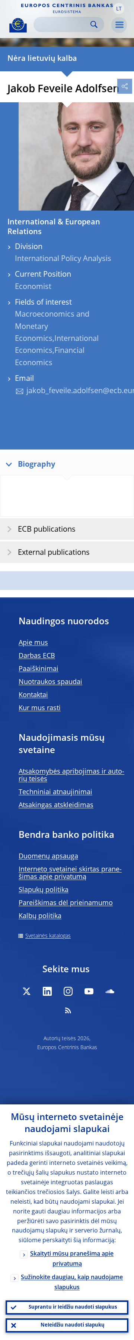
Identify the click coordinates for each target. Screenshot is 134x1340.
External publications (54, 553)
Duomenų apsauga (48, 856)
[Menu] (119, 25)
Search (94, 24)
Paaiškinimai (38, 669)
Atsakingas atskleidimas (56, 805)
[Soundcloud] (110, 991)
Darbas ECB (37, 656)
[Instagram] (68, 991)
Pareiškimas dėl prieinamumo (66, 903)
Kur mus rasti (40, 708)
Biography (36, 465)
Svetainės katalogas (48, 936)
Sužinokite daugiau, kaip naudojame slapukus (72, 1283)
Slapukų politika (43, 890)
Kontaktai (33, 695)
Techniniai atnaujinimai (55, 792)
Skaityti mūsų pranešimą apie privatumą (72, 1259)
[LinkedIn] (47, 991)
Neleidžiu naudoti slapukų (73, 1325)
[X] (26, 991)
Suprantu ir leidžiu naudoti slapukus (73, 1307)
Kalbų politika (40, 916)
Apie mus (33, 643)
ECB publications (47, 530)
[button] (118, 8)
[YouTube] (89, 991)
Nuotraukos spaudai (50, 682)
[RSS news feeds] (68, 1010)
